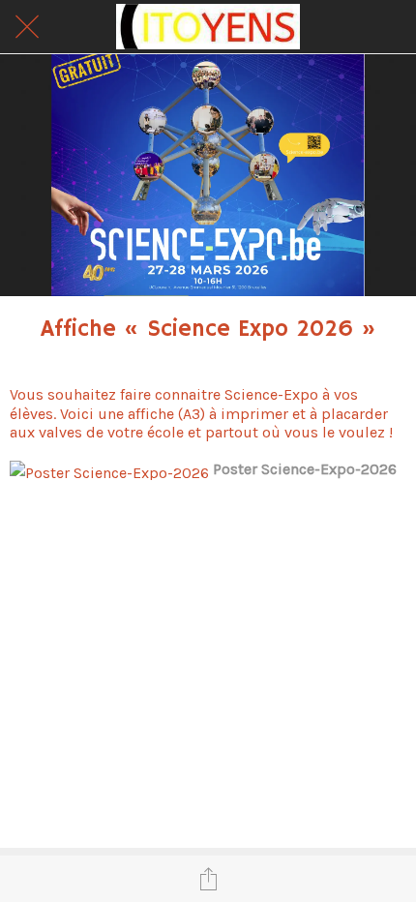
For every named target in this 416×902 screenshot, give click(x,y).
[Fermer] (27, 27)
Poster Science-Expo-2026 (305, 469)
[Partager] (208, 879)
